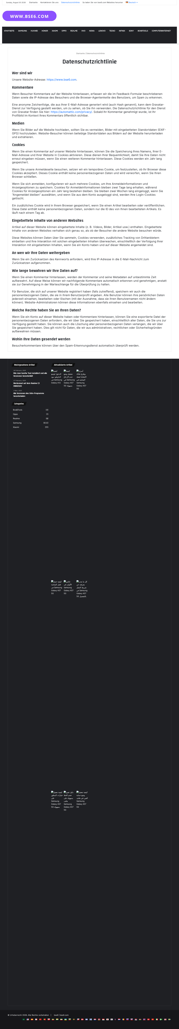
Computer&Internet (161, 31)
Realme (73, 31)
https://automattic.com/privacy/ (71, 112)
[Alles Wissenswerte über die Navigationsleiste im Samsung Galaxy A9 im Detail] (82, 685)
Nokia (92, 31)
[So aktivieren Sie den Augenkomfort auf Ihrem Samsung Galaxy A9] (82, 895)
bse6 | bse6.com (61, 1015)
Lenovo (101, 31)
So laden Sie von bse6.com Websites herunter (103, 2)
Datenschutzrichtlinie (70, 2)
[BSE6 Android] (29, 16)
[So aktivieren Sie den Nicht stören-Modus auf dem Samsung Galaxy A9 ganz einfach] (69, 474)
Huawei (34, 31)
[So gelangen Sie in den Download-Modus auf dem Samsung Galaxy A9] (57, 377)
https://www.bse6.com (61, 79)
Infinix (122, 31)
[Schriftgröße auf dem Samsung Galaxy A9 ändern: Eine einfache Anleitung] (69, 895)
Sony (131, 31)
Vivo (83, 31)
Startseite (33, 2)
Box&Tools (143, 31)
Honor (45, 31)
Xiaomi (55, 31)
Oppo (64, 31)
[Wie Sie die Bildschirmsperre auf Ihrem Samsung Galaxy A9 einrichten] (57, 685)
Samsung (22, 31)
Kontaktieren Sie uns (49, 2)
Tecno (112, 31)
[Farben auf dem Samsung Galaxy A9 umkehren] (69, 685)
